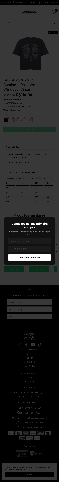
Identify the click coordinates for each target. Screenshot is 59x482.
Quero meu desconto (29, 257)
